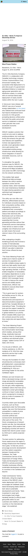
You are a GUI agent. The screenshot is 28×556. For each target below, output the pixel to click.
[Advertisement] (14, 18)
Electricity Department (12, 513)
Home (4, 544)
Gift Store (17, 549)
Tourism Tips (13, 546)
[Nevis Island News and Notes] (1, 1)
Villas (23, 544)
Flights (14, 544)
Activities (5, 546)
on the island (20, 108)
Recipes (10, 549)
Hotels (19, 544)
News (9, 544)
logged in (14, 534)
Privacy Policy (14, 553)
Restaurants (21, 546)
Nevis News (8, 511)
